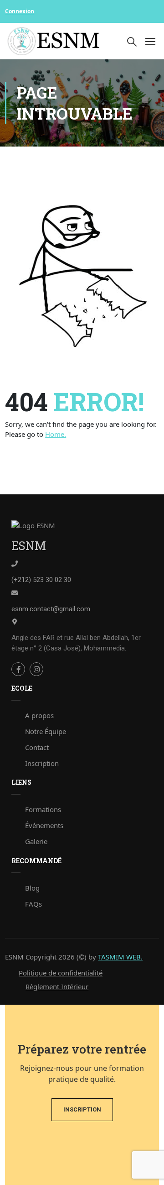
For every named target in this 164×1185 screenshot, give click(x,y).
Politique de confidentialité (60, 972)
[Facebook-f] (18, 669)
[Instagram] (36, 669)
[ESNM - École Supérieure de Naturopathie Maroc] (54, 41)
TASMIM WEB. (120, 956)
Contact (37, 747)
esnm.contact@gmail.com (50, 609)
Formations (43, 809)
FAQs (33, 903)
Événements (44, 825)
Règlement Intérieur (57, 986)
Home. (55, 434)
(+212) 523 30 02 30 (41, 580)
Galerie (36, 841)
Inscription (42, 763)
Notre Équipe (45, 731)
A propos (39, 715)
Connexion (19, 11)
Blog (32, 887)
